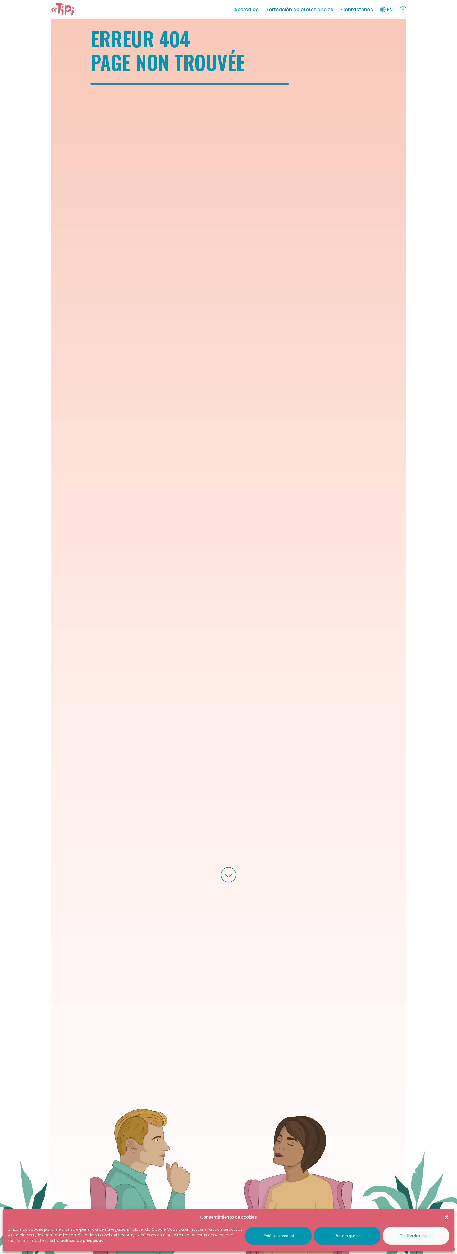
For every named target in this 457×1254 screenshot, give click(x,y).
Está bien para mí (278, 1235)
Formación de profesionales (300, 9)
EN (390, 9)
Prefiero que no (347, 1235)
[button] (446, 1217)
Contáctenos (357, 9)
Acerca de (246, 9)
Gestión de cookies (416, 1235)
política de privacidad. (82, 1240)
